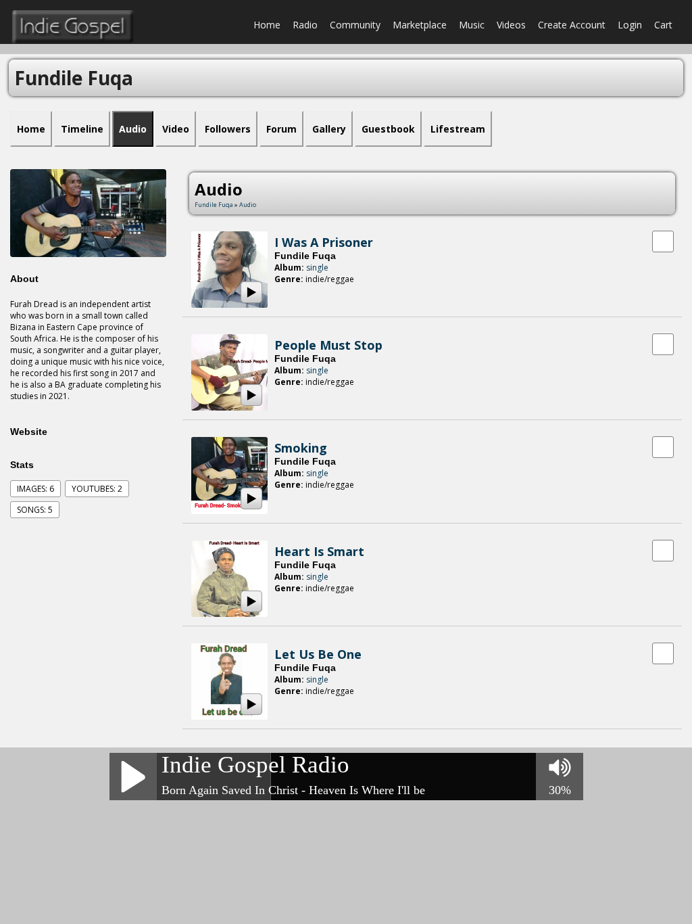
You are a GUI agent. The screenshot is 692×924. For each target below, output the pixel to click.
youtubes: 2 (97, 488)
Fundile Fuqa (214, 204)
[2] (285, 291)
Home (266, 24)
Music (472, 24)
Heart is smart (319, 551)
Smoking (300, 448)
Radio (305, 24)
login (630, 24)
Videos (511, 24)
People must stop (328, 345)
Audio (247, 204)
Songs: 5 (35, 509)
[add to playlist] (663, 240)
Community (355, 24)
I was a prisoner (323, 242)
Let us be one (318, 654)
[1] (279, 291)
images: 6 (35, 488)
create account (572, 24)
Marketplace (420, 24)
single (317, 267)
